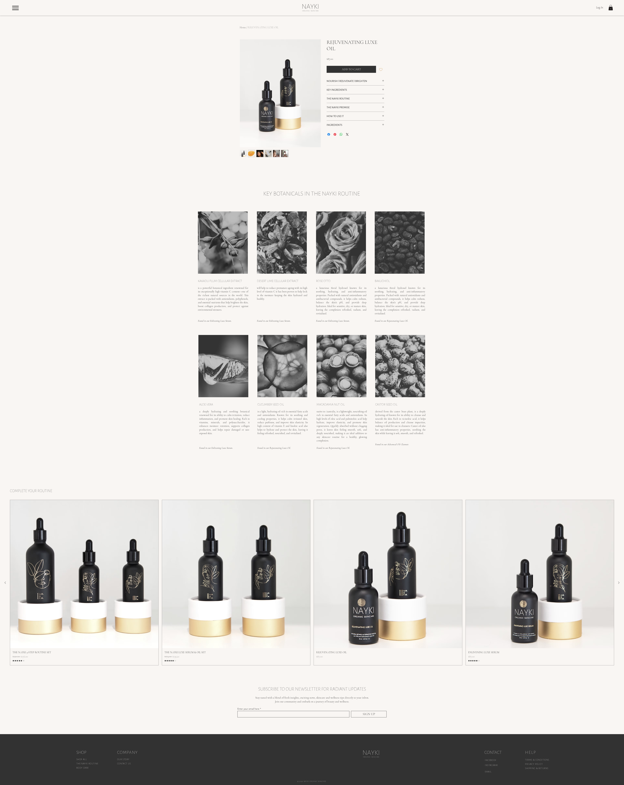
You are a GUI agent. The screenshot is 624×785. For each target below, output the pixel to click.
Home (243, 27)
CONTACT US (124, 764)
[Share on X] (347, 134)
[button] (610, 7)
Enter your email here (248, 709)
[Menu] (15, 8)
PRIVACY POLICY (534, 764)
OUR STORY (123, 759)
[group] (312, 583)
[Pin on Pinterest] (335, 134)
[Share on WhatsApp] (341, 134)
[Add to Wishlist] (380, 69)
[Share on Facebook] (329, 134)
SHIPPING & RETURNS (536, 768)
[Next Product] (619, 583)
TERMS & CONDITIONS (537, 760)
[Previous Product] (5, 583)
